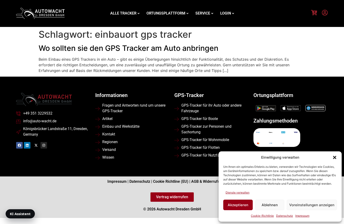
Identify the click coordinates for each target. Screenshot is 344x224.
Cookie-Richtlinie (262, 215)
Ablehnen (270, 205)
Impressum (302, 215)
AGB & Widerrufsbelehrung (214, 181)
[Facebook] (19, 145)
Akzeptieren (238, 205)
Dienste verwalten (237, 192)
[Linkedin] (27, 145)
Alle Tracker (123, 13)
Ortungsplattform (165, 13)
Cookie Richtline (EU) (170, 181)
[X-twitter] (36, 145)
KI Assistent (20, 213)
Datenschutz (284, 215)
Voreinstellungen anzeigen (311, 205)
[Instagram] (43, 145)
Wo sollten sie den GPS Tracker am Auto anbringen (128, 48)
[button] (334, 157)
